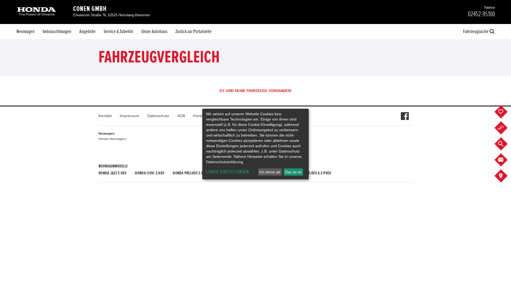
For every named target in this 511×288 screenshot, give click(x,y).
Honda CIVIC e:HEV (149, 173)
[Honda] (36, 12)
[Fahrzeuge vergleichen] (505, 128)
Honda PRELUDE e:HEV (190, 173)
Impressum (129, 116)
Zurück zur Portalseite (193, 31)
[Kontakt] (505, 160)
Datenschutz (158, 116)
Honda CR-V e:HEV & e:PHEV (310, 173)
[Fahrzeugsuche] (505, 144)
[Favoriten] (505, 112)
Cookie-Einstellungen (227, 171)
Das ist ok (293, 172)
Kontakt (105, 116)
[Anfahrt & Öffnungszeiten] (505, 176)
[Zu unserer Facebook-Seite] (404, 113)
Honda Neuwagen (112, 139)
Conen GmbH (90, 8)
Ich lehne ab (269, 172)
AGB (181, 116)
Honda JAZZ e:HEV (112, 173)
